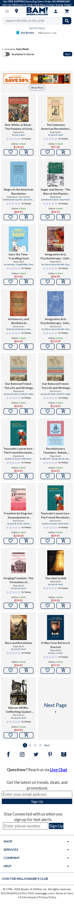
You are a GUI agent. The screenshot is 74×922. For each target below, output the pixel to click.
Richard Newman (17, 329)
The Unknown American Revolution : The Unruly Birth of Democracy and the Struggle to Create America (55, 127)
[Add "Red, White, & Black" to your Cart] (26, 152)
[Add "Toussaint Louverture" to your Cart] (26, 476)
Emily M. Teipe (26, 394)
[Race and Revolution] (18, 627)
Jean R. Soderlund (21, 525)
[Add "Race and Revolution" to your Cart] (26, 671)
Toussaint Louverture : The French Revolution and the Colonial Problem (18, 451)
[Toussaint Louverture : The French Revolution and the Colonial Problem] (18, 433)
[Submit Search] (67, 20)
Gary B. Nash (57, 135)
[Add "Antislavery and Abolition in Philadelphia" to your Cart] (26, 346)
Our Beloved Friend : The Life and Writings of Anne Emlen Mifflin (18, 386)
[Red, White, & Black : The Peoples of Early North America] (19, 109)
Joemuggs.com (44, 893)
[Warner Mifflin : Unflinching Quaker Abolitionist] (18, 692)
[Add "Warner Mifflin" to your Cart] (26, 735)
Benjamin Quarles (14, 199)
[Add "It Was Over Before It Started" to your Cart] (63, 671)
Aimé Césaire (14, 458)
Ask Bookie (27, 32)
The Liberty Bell (55, 578)
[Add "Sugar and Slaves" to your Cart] (63, 217)
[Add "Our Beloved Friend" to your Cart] (26, 411)
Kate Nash (26, 458)
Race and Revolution (18, 642)
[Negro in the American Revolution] (18, 174)
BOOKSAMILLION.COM (17, 893)
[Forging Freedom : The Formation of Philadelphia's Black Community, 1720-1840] (18, 562)
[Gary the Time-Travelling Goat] (18, 239)
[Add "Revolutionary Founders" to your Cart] (63, 476)
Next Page (55, 708)
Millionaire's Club (47, 32)
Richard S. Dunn (51, 199)
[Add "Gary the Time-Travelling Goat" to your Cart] (26, 282)
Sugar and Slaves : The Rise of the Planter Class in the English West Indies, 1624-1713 (55, 192)
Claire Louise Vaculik (54, 264)
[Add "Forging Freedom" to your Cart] (26, 606)
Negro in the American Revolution (18, 191)
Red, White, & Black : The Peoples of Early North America (18, 127)
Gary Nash (20, 135)
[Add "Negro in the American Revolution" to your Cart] (26, 217)
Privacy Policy (47, 897)
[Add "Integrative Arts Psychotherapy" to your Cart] (63, 282)
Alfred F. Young (50, 458)
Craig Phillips (22, 264)
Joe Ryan (10, 264)
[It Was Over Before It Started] (55, 627)
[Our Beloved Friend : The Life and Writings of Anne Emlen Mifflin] (18, 368)
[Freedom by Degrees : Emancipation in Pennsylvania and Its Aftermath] (18, 498)
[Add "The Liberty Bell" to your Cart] (63, 606)
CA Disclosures (27, 897)
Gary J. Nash (57, 653)
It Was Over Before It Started (55, 644)
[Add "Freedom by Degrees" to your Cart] (26, 541)
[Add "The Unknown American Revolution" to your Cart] (63, 152)
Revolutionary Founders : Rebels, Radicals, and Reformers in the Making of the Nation (55, 451)
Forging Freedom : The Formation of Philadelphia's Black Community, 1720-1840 (18, 580)
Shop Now (37, 87)
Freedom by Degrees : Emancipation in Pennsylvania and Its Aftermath (18, 515)
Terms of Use (63, 893)
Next (47, 745)
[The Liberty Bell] (55, 562)
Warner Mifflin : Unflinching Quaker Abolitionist (18, 710)
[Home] (37, 11)
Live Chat (58, 769)
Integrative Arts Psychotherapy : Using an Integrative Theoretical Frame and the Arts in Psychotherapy (55, 256)
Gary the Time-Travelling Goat (18, 256)
